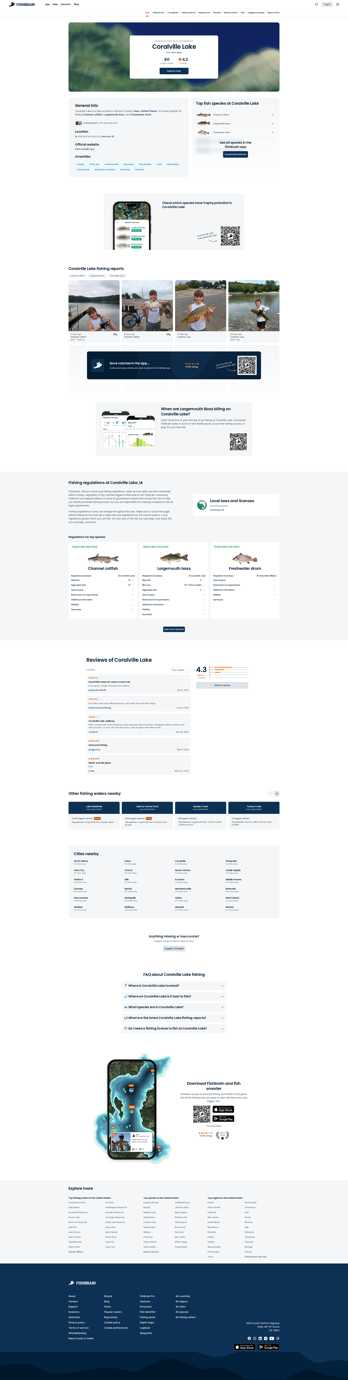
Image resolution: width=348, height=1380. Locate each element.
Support (73, 1306)
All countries (183, 1296)
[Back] (270, 793)
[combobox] (171, 670)
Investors (74, 1311)
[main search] (316, 4)
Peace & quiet (83, 169)
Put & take (139, 169)
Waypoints (146, 1333)
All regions (182, 1301)
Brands (108, 1296)
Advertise (74, 1317)
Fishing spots (147, 1317)
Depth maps (147, 1322)
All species (182, 1311)
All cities (181, 1306)
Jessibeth (93, 732)
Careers (73, 1301)
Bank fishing (172, 164)
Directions (106, 136)
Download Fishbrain (235, 154)
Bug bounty (110, 1317)
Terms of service (79, 1327)
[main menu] (337, 4)
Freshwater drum (117, 276)
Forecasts (146, 1306)
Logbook (145, 1327)
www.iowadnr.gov (85, 149)
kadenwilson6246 (97, 690)
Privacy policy (77, 1322)
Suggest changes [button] (174, 948)
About (72, 1296)
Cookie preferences (116, 1327)
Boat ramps (129, 164)
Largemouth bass (97, 276)
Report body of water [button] (81, 1338)
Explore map (174, 71)
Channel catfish (77, 276)
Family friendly (111, 164)
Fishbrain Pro (147, 1296)
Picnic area (95, 164)
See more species (174, 629)
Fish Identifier (148, 1311)
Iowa (168, 52)
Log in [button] (327, 4)
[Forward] (276, 793)
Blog (106, 1301)
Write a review (222, 685)
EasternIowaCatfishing (99, 707)
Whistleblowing (77, 1333)
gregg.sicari (94, 749)
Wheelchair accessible (105, 169)
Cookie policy (112, 1322)
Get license (215, 510)
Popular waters (113, 1311)
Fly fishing (125, 169)
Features (145, 1301)
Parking (80, 164)
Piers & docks (145, 164)
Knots (107, 1306)
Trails (159, 164)
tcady (91, 771)
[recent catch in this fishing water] (94, 311)
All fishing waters (186, 1317)
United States (176, 52)
